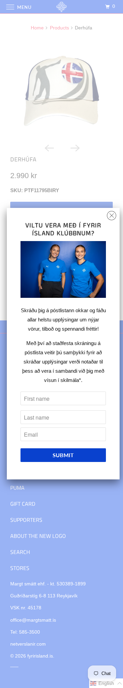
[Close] (111, 214)
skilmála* (70, 380)
